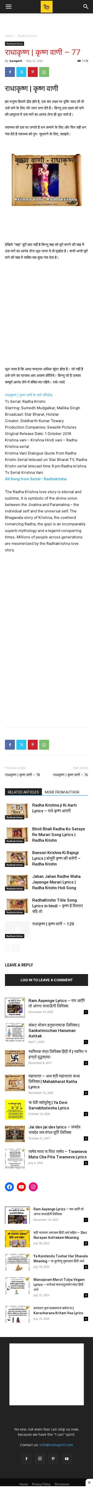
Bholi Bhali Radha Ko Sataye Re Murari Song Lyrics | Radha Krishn (58, 834)
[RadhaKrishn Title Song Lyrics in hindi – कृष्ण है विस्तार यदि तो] (17, 905)
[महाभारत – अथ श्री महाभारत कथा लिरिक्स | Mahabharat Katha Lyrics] (15, 1083)
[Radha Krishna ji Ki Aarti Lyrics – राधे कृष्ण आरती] (17, 810)
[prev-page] (8, 948)
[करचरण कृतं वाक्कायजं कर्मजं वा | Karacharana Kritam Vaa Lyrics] (17, 1314)
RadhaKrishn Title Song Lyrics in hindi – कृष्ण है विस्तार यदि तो (57, 906)
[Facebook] (10, 72)
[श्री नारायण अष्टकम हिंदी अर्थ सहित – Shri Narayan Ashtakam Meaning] (17, 1238)
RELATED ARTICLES (23, 792)
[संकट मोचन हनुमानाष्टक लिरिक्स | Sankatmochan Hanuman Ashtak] (15, 1032)
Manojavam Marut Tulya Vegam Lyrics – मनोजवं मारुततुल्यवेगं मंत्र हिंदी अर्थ (59, 1284)
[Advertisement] (46, 22)
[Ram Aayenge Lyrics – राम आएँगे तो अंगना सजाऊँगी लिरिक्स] (15, 1008)
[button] (8, 6)
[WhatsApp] (44, 72)
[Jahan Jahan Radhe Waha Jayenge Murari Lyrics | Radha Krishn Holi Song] (17, 882)
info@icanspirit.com (56, 1444)
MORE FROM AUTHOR (62, 792)
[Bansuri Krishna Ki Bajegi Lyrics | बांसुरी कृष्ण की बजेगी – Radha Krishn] (17, 858)
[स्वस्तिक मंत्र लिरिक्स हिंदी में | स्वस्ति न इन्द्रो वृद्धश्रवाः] (15, 1059)
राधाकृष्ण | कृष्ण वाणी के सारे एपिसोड (29, 395)
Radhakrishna (27, 36)
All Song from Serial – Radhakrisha (36, 479)
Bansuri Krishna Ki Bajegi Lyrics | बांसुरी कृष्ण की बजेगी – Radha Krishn (56, 858)
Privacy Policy (41, 1484)
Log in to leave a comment (47, 980)
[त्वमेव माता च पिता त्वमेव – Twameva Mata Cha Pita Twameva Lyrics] (15, 1159)
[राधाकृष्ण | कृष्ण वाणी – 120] (17, 929)
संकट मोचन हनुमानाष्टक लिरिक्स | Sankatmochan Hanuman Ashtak (54, 1030)
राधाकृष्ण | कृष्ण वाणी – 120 (53, 923)
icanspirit (15, 61)
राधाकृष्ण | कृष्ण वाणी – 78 (22, 775)
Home (9, 36)
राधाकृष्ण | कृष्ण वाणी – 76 (70, 775)
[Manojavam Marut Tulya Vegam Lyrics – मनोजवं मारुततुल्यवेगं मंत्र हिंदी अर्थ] (17, 1285)
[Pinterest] (33, 72)
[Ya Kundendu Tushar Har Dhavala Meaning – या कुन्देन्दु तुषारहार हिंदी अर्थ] (17, 1262)
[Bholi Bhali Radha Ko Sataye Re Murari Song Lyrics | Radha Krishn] (17, 834)
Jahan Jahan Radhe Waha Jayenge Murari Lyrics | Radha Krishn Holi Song (56, 882)
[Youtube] (67, 1459)
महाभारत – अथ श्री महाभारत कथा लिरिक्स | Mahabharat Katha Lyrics (54, 1081)
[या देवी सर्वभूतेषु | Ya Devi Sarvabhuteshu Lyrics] (15, 1110)
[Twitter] (21, 72)
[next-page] (16, 948)
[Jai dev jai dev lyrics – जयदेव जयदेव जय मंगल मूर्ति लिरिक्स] (15, 1134)
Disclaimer (62, 1484)
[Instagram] (40, 1459)
